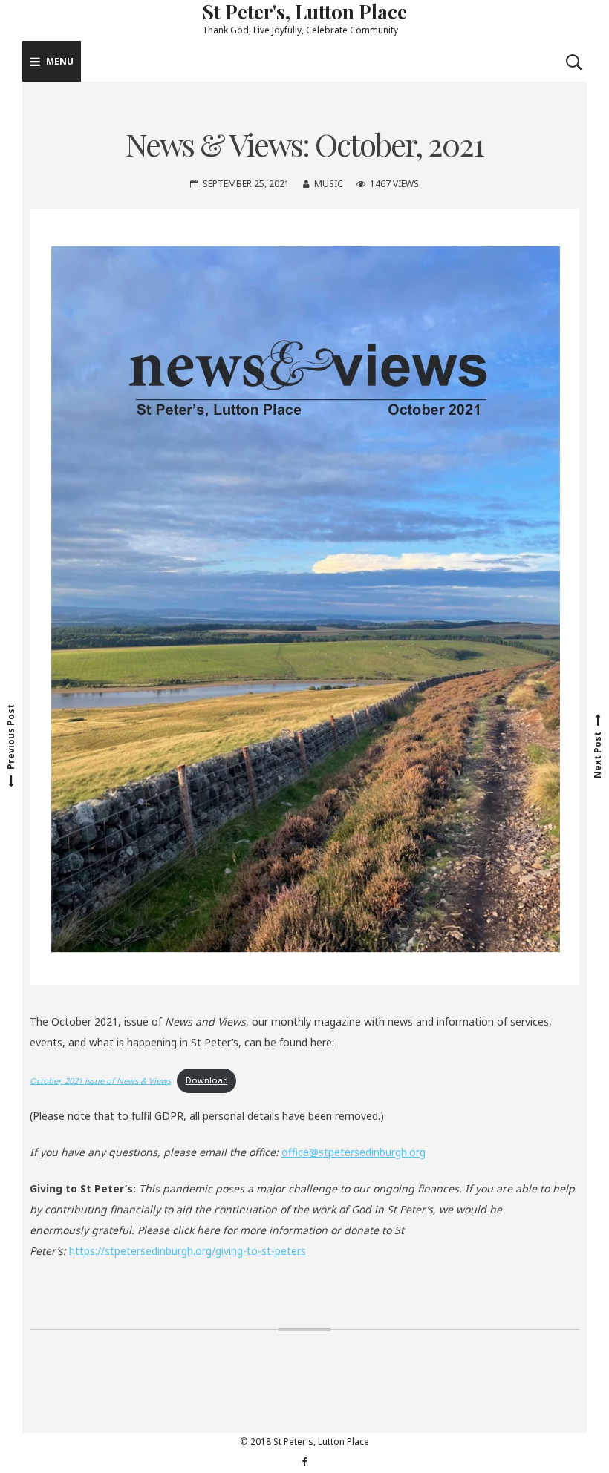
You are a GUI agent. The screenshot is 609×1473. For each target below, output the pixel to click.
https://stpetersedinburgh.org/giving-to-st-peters (187, 1251)
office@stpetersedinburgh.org (353, 1152)
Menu (60, 61)
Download (207, 1080)
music (328, 183)
